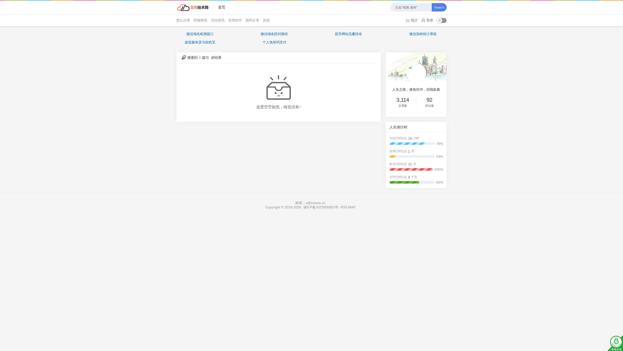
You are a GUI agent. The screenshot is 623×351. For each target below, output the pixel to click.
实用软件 (235, 20)
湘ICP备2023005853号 (321, 207)
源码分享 (252, 20)
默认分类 (183, 20)
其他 (266, 20)
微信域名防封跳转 (274, 34)
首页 (221, 7)
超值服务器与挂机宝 (200, 42)
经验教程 (200, 20)
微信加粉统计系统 (423, 34)
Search (439, 7)
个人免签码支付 (274, 42)
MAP (352, 207)
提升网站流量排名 (348, 34)
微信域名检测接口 (200, 34)
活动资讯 (218, 20)
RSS (343, 207)
